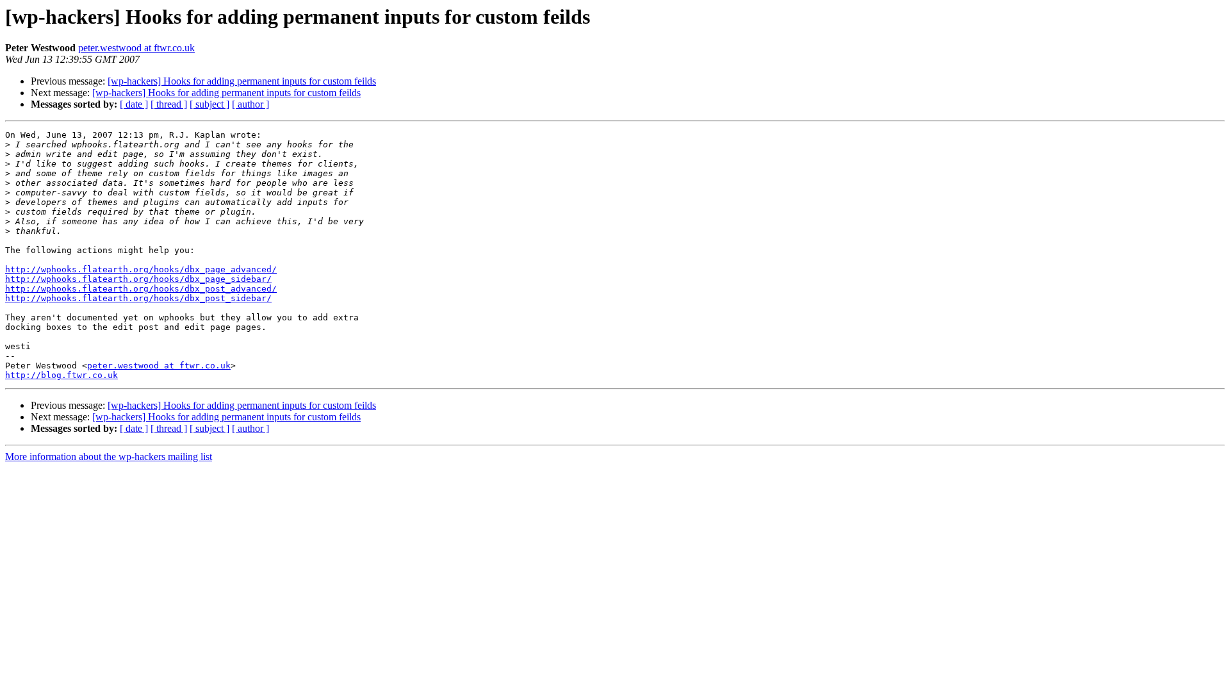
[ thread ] (169, 104)
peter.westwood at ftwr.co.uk (136, 47)
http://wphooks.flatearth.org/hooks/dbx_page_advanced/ (141, 269)
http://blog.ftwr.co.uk (61, 375)
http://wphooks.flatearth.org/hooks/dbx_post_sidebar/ (138, 298)
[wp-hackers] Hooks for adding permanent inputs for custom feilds (242, 81)
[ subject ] (209, 104)
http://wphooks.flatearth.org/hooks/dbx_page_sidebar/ (138, 279)
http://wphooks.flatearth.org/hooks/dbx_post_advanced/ (141, 288)
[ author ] (250, 104)
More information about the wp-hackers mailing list (108, 456)
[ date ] (134, 104)
